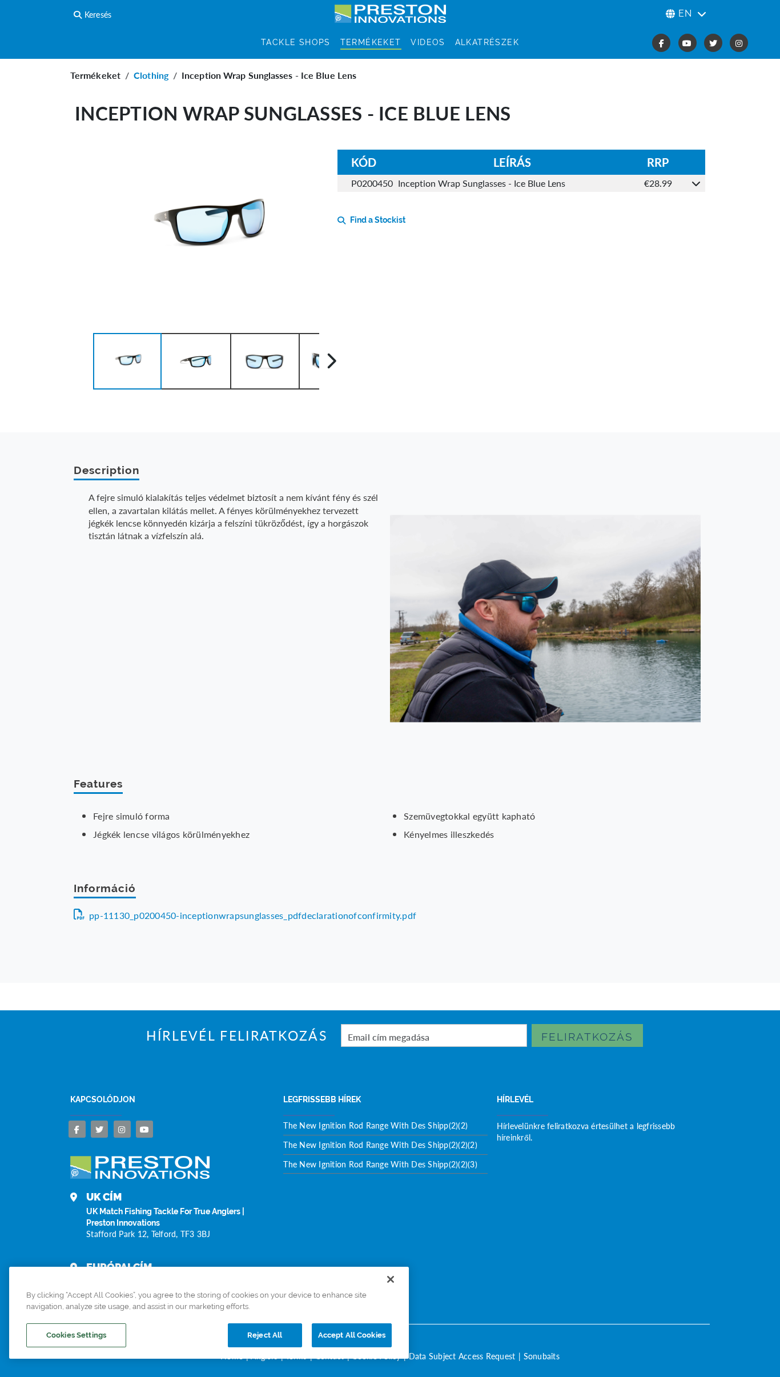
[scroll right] (331, 361)
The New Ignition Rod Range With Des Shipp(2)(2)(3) (380, 1164)
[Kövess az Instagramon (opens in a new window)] (739, 43)
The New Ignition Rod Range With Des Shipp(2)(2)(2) (380, 1144)
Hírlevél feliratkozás (236, 1036)
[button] (127, 361)
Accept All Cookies (351, 1335)
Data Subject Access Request (462, 1356)
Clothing (151, 75)
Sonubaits (542, 1356)
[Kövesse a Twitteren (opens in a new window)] (713, 43)
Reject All (264, 1335)
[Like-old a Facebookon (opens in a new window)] (661, 43)
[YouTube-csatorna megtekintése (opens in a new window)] (687, 43)
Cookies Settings (76, 1335)
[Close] (390, 1279)
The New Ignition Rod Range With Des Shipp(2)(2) (375, 1125)
